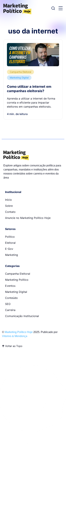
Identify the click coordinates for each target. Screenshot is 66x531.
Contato (10, 211)
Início (8, 199)
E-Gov (9, 248)
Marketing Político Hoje (19, 332)
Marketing (11, 255)
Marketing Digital (19, 77)
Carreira (10, 310)
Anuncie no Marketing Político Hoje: (28, 218)
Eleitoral (10, 242)
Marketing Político (16, 279)
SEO (7, 304)
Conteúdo (11, 298)
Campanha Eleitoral (20, 71)
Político (10, 236)
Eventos (10, 285)
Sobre (9, 205)
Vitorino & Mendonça (14, 336)
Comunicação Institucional (22, 316)
